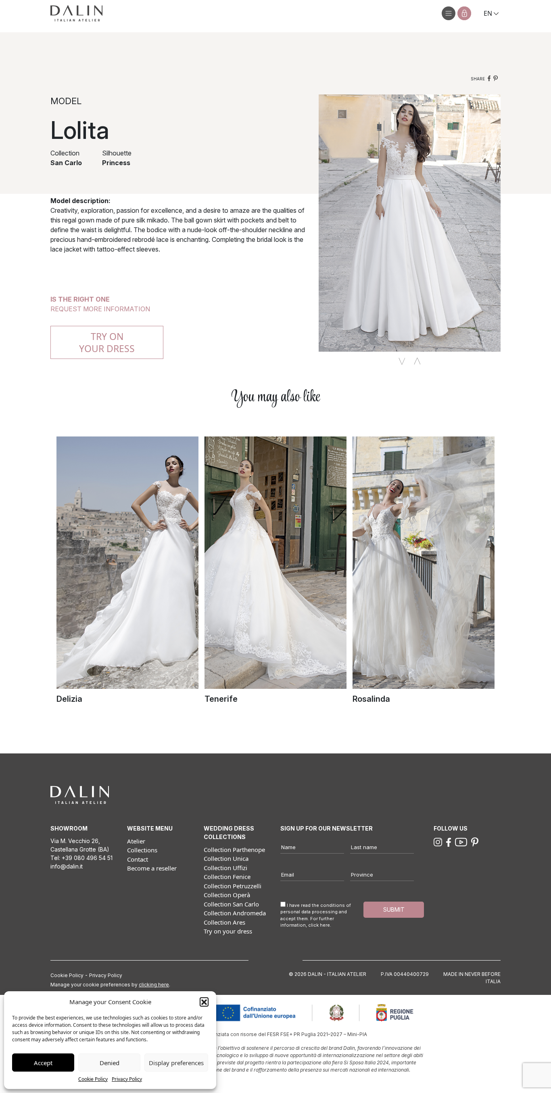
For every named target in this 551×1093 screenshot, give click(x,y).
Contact (137, 859)
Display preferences (176, 1063)
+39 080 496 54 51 (87, 857)
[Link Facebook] (448, 841)
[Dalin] (76, 13)
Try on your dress (228, 931)
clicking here (154, 985)
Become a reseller (152, 868)
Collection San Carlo (231, 904)
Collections (142, 850)
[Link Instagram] (438, 841)
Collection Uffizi (225, 868)
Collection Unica (226, 858)
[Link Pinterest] (474, 841)
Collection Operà (227, 895)
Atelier (136, 841)
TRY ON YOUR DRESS (107, 342)
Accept (43, 1063)
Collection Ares (224, 922)
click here (319, 925)
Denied (109, 1063)
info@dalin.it (66, 866)
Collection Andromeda (235, 913)
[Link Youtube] (461, 841)
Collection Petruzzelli (232, 886)
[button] (204, 1002)
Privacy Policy (127, 1079)
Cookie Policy (93, 1079)
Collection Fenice (227, 877)
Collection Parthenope (234, 849)
